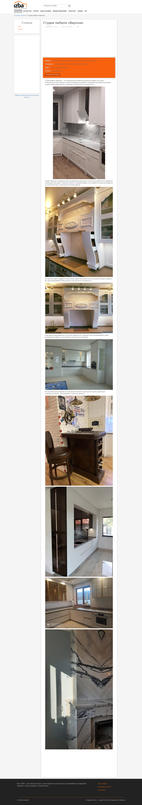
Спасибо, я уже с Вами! (71, 41)
